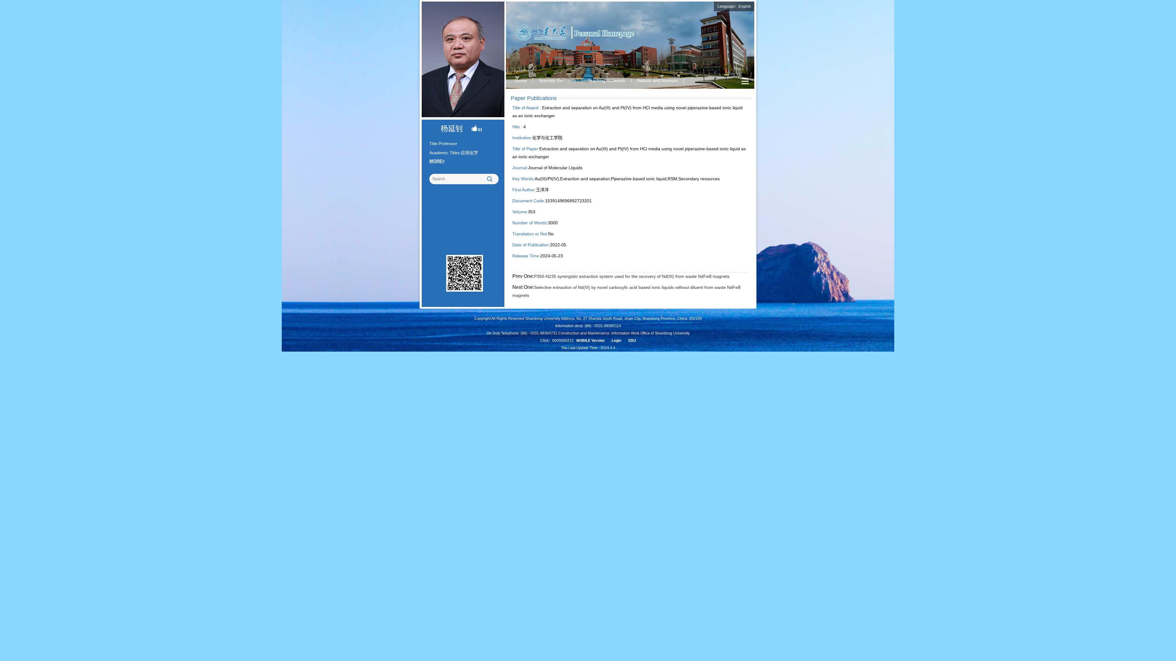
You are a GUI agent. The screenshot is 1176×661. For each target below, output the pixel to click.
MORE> (437, 161)
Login (616, 340)
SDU (632, 340)
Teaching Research (606, 80)
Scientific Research (557, 80)
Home (521, 80)
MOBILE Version (590, 340)
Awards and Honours (657, 80)
